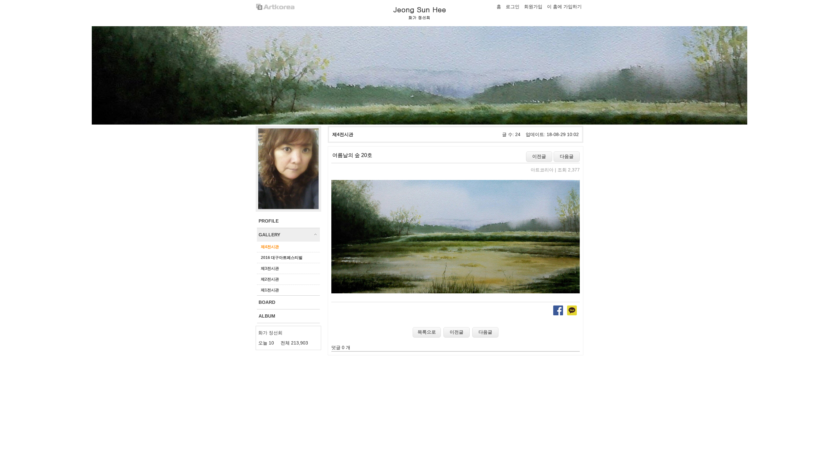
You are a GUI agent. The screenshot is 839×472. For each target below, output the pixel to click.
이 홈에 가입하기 (564, 6)
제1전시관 (270, 290)
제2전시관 (270, 279)
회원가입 (533, 6)
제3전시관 (270, 268)
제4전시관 (270, 247)
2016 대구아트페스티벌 (281, 257)
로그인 (512, 6)
